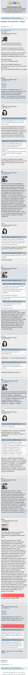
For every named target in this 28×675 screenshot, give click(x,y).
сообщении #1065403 (11, 280)
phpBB (8, 674)
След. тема (8, 30)
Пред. (8, 26)
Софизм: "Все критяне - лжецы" (13, 21)
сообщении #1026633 (11, 639)
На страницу (3, 26)
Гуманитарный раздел (6, 668)
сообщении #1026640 (15, 118)
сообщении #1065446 (11, 424)
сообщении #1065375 (11, 237)
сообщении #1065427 (11, 349)
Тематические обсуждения (15, 667)
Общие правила (22, 672)
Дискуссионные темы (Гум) (17, 668)
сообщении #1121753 (11, 629)
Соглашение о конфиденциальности (10, 672)
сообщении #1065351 (13, 141)
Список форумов (4, 667)
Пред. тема (3, 30)
